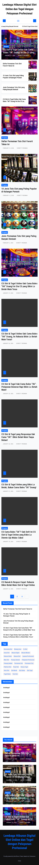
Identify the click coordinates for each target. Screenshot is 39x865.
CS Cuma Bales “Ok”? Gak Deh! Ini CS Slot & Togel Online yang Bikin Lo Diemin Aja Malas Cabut (18, 535)
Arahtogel (6, 687)
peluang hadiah (8, 663)
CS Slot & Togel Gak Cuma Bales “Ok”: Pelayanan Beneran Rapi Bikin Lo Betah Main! (19, 387)
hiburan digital (15, 652)
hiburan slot (17, 656)
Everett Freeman (23, 55)
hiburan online (8, 656)
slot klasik (14, 670)
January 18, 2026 (8, 541)
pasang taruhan (15, 660)
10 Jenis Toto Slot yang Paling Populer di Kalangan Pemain (18, 775)
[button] (31, 21)
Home (19, 861)
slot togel (29, 670)
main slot (6, 660)
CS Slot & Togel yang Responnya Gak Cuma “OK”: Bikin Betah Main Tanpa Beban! (18, 437)
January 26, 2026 (8, 343)
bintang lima (17, 649)
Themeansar (32, 856)
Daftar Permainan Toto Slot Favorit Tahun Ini (17, 609)
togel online (7, 674)
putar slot (16, 667)
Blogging (6, 46)
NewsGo (26, 856)
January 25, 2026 (8, 393)
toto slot (15, 674)
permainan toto (29, 663)
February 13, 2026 (8, 148)
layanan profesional (28, 656)
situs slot (6, 670)
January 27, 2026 (10, 55)
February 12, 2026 (8, 195)
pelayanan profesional (28, 660)
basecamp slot (8, 649)
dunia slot (6, 652)
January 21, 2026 (8, 491)
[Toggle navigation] (18, 21)
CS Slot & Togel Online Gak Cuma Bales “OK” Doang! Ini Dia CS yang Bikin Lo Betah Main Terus (18, 52)
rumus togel (24, 667)
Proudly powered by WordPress (11, 856)
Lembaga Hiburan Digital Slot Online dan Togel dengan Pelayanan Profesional (19, 9)
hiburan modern (25, 652)
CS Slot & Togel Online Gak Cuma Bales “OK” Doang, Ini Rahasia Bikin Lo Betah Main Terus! (19, 336)
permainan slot (18, 663)
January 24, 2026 (8, 444)
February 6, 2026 (8, 243)
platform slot (7, 667)
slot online (22, 670)
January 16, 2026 (8, 589)
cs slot (25, 649)
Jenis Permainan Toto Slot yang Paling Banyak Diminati (19, 796)
